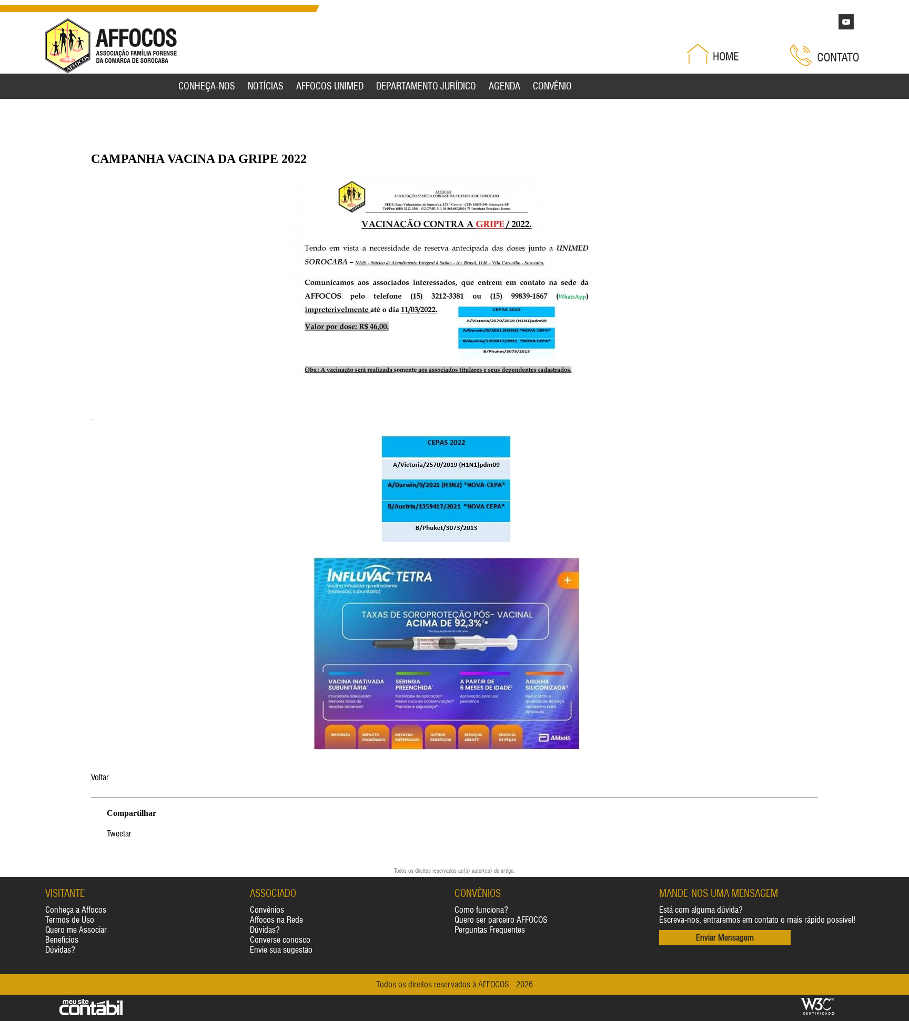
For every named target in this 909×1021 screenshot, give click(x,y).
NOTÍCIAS (266, 86)
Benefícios (61, 940)
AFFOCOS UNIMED (329, 86)
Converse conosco (280, 940)
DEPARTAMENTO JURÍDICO (426, 86)
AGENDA (504, 86)
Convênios (267, 910)
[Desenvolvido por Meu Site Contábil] (91, 1013)
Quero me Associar (76, 930)
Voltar (100, 777)
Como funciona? (481, 910)
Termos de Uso (69, 920)
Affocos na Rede (276, 920)
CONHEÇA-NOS (206, 86)
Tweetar (119, 834)
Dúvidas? (60, 950)
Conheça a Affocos (75, 910)
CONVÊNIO (552, 86)
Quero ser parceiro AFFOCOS (501, 920)
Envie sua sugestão (281, 950)
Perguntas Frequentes (489, 930)
